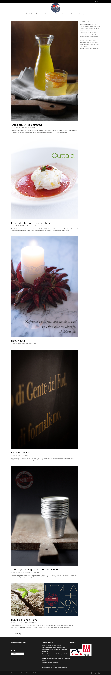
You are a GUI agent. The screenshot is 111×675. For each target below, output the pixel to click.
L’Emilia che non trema (24, 619)
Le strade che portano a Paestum (30, 223)
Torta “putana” (93, 24)
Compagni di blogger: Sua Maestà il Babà (35, 569)
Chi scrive (39, 14)
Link (79, 14)
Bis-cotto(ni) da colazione (90, 40)
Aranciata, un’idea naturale (26, 124)
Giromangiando (38, 226)
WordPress (35, 673)
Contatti (73, 14)
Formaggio (25, 226)
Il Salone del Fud (21, 452)
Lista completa (49, 14)
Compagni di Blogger (28, 572)
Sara (14, 127)
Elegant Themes (21, 673)
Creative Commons (62, 14)
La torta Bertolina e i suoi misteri (91, 48)
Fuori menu (25, 127)
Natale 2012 (18, 340)
